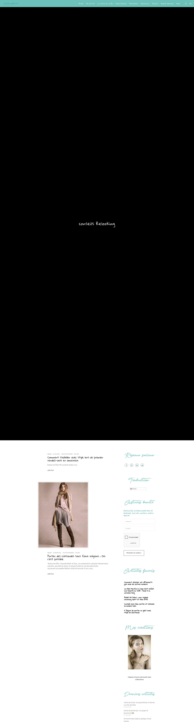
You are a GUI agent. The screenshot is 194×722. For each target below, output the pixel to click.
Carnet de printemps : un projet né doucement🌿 (136, 712)
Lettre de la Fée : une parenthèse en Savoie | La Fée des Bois (139, 704)
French (134, 489)
